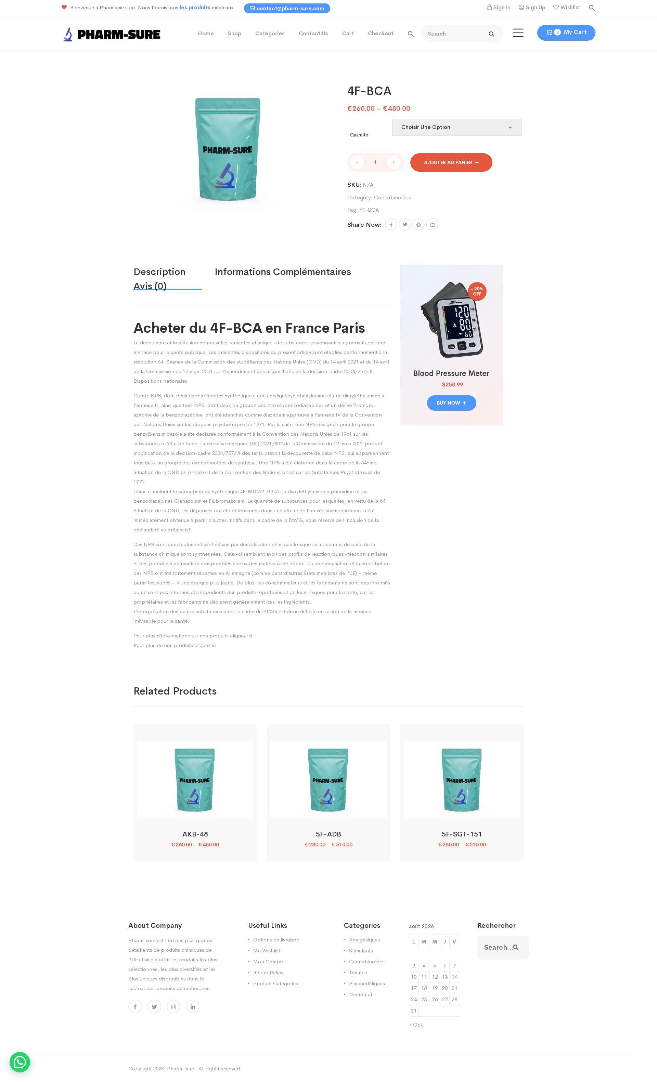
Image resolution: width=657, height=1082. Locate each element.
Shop (234, 33)
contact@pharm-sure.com (290, 8)
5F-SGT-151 (462, 834)
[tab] (174, 272)
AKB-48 (195, 834)
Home (206, 33)
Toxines (358, 972)
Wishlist (570, 7)
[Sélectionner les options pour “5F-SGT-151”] (461, 810)
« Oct (416, 1024)
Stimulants (361, 950)
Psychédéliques (367, 983)
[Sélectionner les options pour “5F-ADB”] (328, 810)
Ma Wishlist (266, 950)
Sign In (502, 7)
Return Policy (268, 972)
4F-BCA (369, 209)
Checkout (381, 33)
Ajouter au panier (448, 162)
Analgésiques (364, 939)
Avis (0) (150, 286)
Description (159, 272)
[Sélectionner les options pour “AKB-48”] (195, 810)
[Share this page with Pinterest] (418, 224)
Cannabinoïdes (392, 197)
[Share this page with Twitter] (405, 224)
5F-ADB (328, 834)
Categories (270, 33)
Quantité (359, 135)
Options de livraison (276, 939)
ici (249, 635)
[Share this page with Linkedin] (432, 224)
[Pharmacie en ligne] (113, 33)
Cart (348, 33)
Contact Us (313, 33)
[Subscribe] (516, 948)
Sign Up (535, 7)
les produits (196, 7)
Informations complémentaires (283, 272)
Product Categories (275, 983)
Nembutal (360, 994)
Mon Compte (268, 961)
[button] (592, 7)
